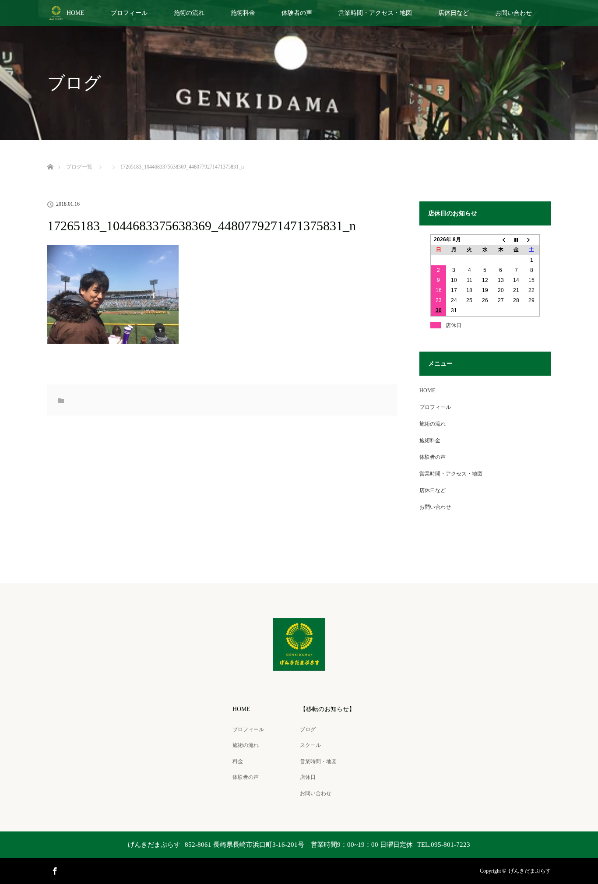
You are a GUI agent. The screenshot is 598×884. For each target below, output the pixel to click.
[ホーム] (50, 156)
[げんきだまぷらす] (299, 665)
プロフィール (129, 13)
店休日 (308, 777)
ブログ (308, 729)
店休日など (453, 13)
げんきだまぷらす (530, 871)
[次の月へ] (532, 240)
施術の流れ (189, 13)
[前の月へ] (501, 240)
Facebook (53, 869)
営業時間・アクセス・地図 (375, 13)
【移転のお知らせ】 (327, 709)
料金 (237, 761)
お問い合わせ (513, 13)
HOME (75, 13)
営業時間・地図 (318, 761)
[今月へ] (516, 240)
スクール (310, 745)
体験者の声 (296, 13)
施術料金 (243, 13)
